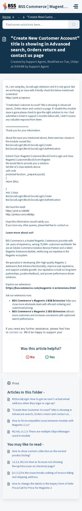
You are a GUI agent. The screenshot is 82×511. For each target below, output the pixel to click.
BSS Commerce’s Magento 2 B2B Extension (38, 300)
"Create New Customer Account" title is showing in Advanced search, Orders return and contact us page (42, 412)
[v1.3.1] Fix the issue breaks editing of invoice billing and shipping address (43, 475)
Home (6, 17)
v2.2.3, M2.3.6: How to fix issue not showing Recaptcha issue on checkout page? (37, 464)
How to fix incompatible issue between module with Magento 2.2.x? (42, 423)
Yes (52, 357)
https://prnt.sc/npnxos (18, 97)
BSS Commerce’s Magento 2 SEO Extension (38, 311)
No (32, 357)
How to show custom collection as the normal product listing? (39, 453)
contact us (15, 332)
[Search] (74, 24)
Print (15, 383)
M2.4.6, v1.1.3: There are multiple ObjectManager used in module (41, 433)
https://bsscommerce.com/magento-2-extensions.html (41, 288)
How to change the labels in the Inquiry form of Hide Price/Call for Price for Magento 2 (42, 486)
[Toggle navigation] (76, 6)
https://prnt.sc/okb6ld (17, 210)
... (19, 17)
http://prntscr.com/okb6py (20, 214)
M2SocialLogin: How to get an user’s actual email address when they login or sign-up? (40, 401)
